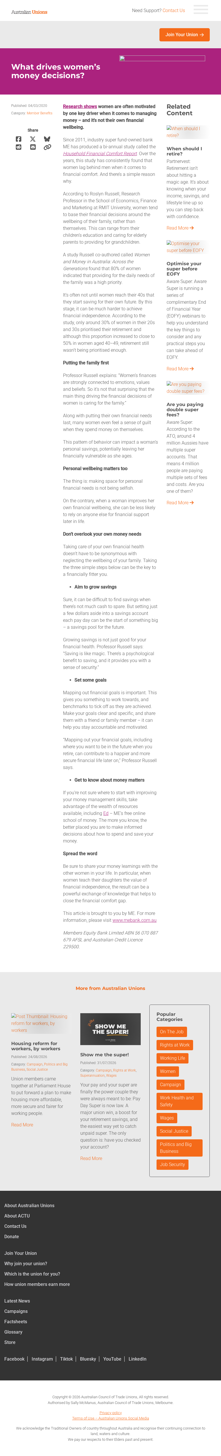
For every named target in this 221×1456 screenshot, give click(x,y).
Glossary (13, 1332)
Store (10, 1342)
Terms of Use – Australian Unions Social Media (110, 1418)
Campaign (35, 1064)
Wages (111, 1076)
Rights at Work (124, 1070)
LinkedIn (137, 1359)
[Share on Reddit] (18, 147)
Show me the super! (104, 1054)
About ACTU (17, 1216)
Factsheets (15, 1321)
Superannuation (92, 1076)
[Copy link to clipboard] (47, 147)
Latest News (17, 1301)
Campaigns (16, 1311)
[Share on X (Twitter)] (33, 139)
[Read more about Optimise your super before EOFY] (188, 246)
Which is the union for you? (32, 1274)
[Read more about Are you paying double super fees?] (188, 387)
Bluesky (88, 1359)
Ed (105, 813)
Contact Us (174, 10)
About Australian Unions (29, 1205)
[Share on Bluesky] (47, 139)
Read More (178, 228)
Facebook (14, 1359)
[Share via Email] (33, 147)
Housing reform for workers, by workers (35, 1046)
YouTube (112, 1359)
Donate (11, 1236)
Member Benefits (39, 113)
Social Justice (37, 1070)
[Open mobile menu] (201, 10)
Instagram (42, 1359)
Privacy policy (111, 1413)
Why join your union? (25, 1263)
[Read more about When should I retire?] (188, 131)
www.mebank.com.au (135, 920)
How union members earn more (37, 1284)
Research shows (80, 106)
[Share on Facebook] (18, 139)
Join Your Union (181, 34)
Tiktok (66, 1359)
